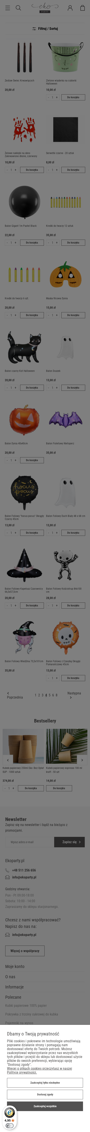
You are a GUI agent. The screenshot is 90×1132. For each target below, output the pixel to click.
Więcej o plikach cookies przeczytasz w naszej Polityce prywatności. (39, 1070)
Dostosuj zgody (45, 1094)
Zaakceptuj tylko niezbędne (45, 1082)
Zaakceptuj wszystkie (45, 1106)
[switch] (10, 1125)
